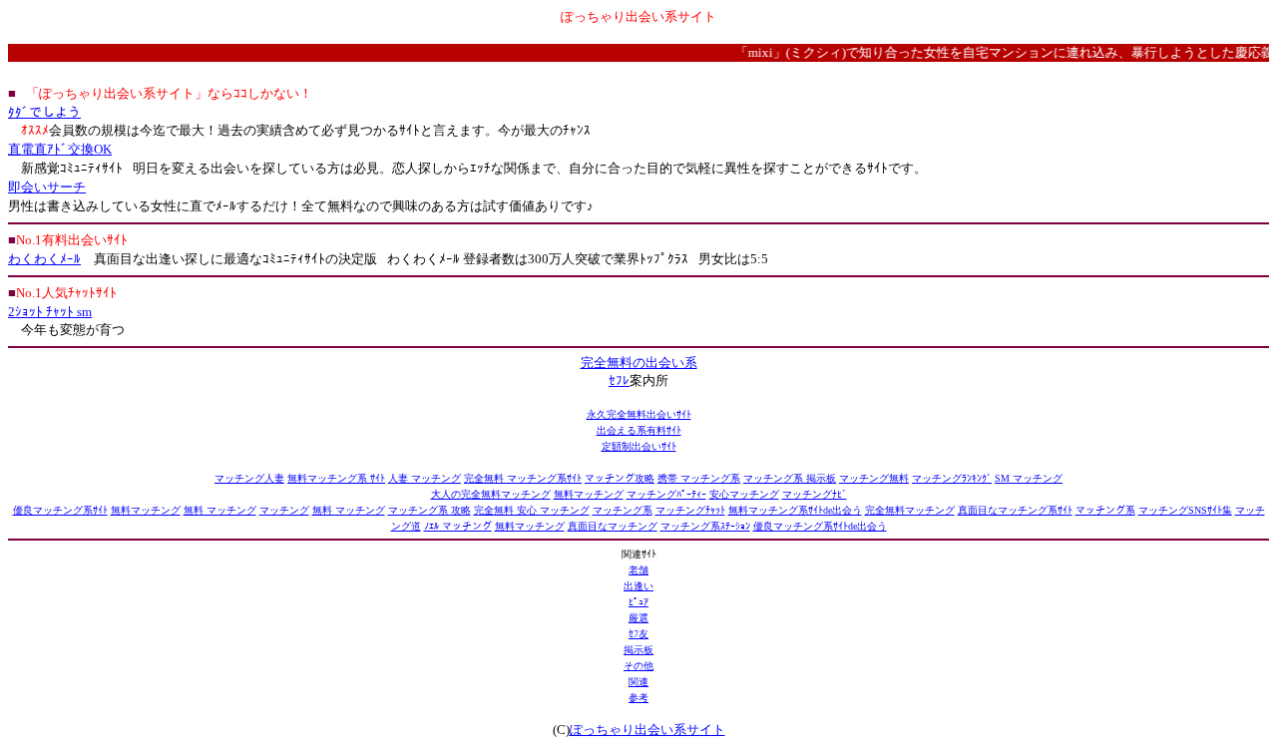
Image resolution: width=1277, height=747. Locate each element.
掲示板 (638, 649)
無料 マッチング (220, 510)
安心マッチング (744, 494)
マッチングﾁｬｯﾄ (690, 510)
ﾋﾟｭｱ (638, 601)
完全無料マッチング (910, 510)
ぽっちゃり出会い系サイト (647, 729)
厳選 (638, 617)
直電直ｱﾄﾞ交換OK (60, 149)
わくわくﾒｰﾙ (44, 258)
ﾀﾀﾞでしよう (44, 112)
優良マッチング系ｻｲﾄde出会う (820, 526)
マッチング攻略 (619, 478)
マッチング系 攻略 (429, 510)
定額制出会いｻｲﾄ (639, 446)
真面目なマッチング (612, 526)
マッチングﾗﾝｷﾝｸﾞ (952, 478)
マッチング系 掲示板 (789, 478)
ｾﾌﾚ (619, 380)
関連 (638, 681)
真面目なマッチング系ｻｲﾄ (1015, 510)
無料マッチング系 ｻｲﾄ (336, 478)
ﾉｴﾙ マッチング (458, 526)
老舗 (638, 569)
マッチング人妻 (249, 478)
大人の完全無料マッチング (491, 494)
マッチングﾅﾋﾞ (814, 494)
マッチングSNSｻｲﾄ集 (1185, 510)
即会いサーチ (47, 187)
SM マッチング (1029, 478)
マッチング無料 (874, 478)
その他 (638, 665)
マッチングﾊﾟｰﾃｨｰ (666, 494)
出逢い (638, 585)
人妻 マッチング (424, 478)
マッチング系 (622, 510)
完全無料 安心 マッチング (532, 510)
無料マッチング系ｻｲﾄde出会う (795, 510)
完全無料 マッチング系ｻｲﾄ (523, 478)
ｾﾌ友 (638, 633)
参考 (638, 697)
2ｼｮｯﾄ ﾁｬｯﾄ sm (50, 311)
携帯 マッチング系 (698, 478)
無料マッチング (589, 494)
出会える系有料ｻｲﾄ (639, 430)
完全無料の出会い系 (639, 362)
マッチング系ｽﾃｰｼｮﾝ (705, 526)
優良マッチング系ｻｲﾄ (60, 510)
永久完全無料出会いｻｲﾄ (639, 414)
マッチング (284, 510)
